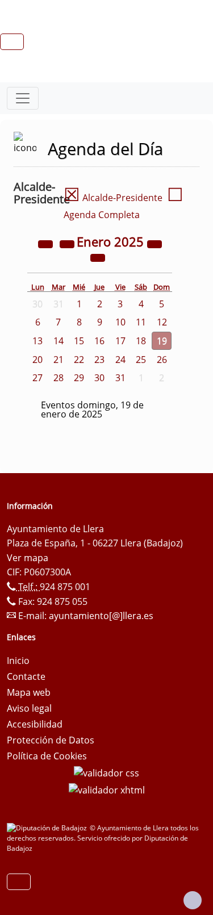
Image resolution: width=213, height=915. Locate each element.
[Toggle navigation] (23, 98)
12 (162, 322)
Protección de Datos (50, 740)
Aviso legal (29, 708)
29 (79, 377)
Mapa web (29, 692)
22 (79, 359)
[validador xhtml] (107, 789)
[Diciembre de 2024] (68, 243)
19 (162, 341)
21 (58, 359)
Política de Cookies (47, 756)
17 (120, 341)
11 (141, 322)
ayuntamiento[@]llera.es (101, 615)
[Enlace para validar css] (106, 772)
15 (79, 341)
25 (141, 359)
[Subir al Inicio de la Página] (192, 900)
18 (141, 341)
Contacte (26, 676)
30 (99, 377)
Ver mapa (27, 557)
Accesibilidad (34, 724)
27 (37, 377)
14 (58, 341)
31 (120, 377)
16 (99, 341)
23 (99, 359)
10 (120, 322)
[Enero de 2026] (154, 243)
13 (37, 341)
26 (162, 359)
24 (120, 359)
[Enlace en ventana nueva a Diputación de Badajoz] (48, 828)
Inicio (18, 660)
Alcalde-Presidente (113, 197)
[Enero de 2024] (46, 243)
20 (37, 359)
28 (58, 377)
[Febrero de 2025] (97, 256)
